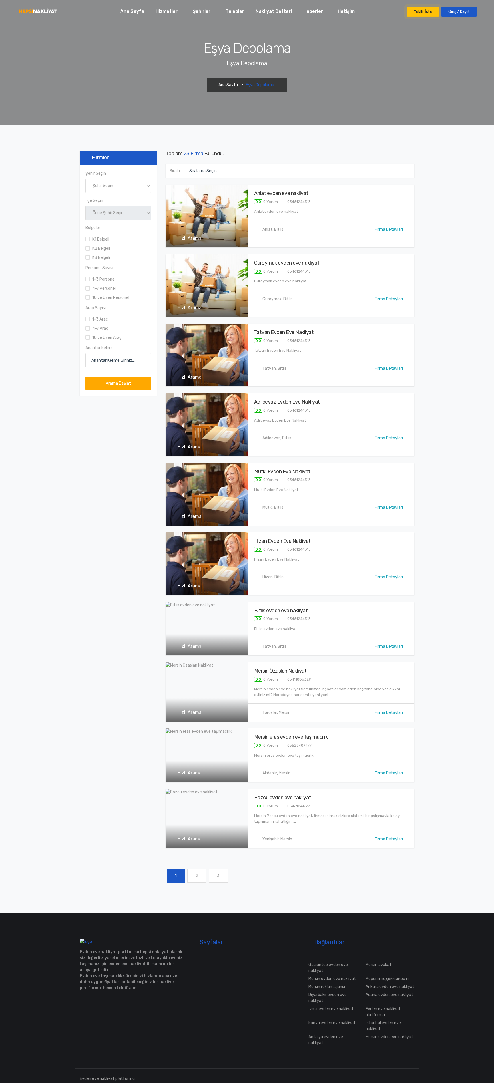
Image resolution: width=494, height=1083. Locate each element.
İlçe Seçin (94, 200)
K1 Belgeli (100, 239)
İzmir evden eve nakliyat (331, 1008)
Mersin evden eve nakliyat (332, 978)
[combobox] (207, 171)
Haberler (313, 11)
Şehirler (201, 11)
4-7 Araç (100, 328)
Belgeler (92, 227)
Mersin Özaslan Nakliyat (280, 671)
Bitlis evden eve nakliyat (281, 610)
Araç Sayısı (95, 307)
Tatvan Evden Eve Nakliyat (284, 332)
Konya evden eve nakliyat (332, 1022)
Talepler (235, 11)
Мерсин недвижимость (388, 978)
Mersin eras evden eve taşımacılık (291, 737)
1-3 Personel (103, 279)
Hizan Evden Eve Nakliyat (282, 541)
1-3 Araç (100, 319)
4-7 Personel (104, 288)
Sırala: (175, 170)
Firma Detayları (389, 229)
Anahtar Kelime (99, 347)
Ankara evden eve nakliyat (390, 986)
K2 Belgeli (101, 248)
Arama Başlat (118, 383)
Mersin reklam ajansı (326, 986)
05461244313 (298, 202)
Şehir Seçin (95, 173)
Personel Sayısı (99, 267)
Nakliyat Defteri (274, 11)
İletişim (346, 11)
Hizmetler (167, 11)
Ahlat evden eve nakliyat (281, 193)
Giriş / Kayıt (459, 11)
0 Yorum (267, 202)
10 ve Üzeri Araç (107, 337)
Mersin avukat (378, 964)
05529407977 (299, 745)
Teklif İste (423, 11)
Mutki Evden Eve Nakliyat (282, 471)
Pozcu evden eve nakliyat (282, 797)
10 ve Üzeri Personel (110, 297)
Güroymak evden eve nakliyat (287, 263)
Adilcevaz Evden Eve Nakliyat (287, 402)
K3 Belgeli (101, 257)
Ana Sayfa (132, 11)
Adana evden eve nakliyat (389, 994)
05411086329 (298, 679)
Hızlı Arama (189, 238)
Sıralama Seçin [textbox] (203, 170)
